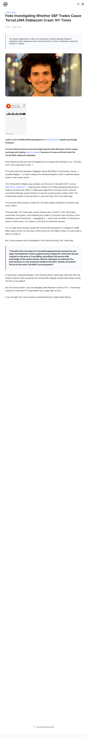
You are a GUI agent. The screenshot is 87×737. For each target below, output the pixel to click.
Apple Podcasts (52, 140)
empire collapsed (33, 152)
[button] (82, 4)
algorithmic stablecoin (15, 187)
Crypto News (10, 12)
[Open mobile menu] (82, 4)
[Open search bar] (78, 4)
